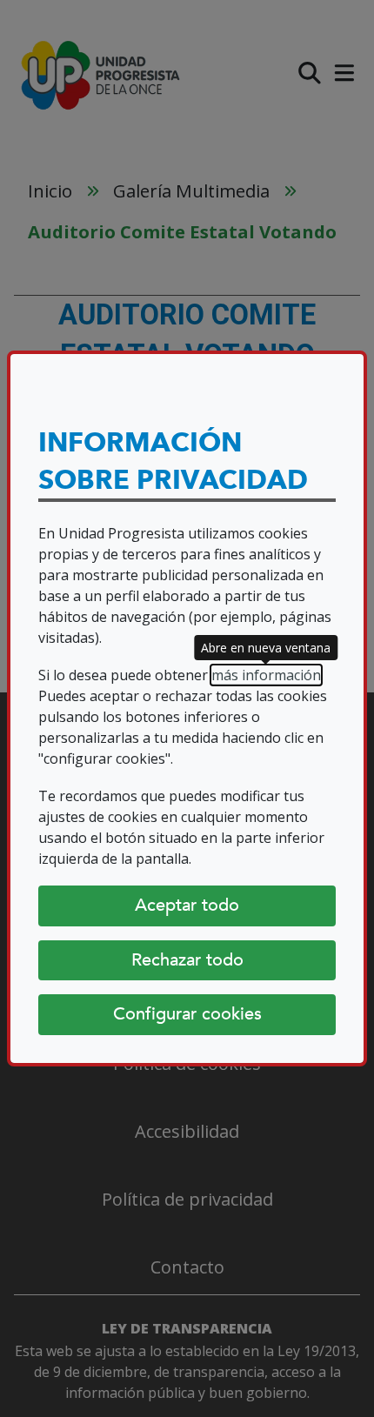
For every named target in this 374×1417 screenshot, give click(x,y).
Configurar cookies (187, 1014)
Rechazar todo (187, 960)
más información (266, 675)
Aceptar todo (187, 905)
